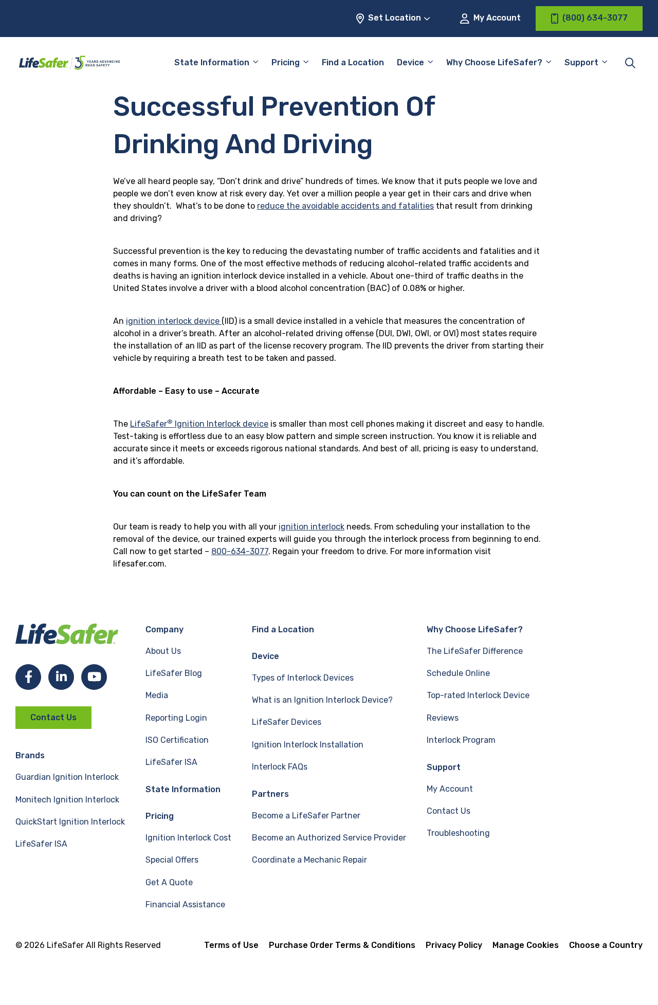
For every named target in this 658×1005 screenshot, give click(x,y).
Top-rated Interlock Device (478, 695)
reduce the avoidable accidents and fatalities (345, 206)
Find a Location (353, 62)
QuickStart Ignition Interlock (70, 822)
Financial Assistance (185, 904)
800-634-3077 (239, 551)
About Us (163, 651)
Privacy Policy (454, 945)
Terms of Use (231, 945)
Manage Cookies (525, 945)
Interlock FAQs (279, 767)
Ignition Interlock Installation (307, 745)
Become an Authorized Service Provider (329, 838)
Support (444, 767)
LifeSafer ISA (41, 844)
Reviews (443, 718)
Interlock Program (461, 740)
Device (410, 62)
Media (156, 695)
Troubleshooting (458, 833)
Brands (30, 755)
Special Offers (171, 860)
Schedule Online (458, 673)
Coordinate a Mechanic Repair (309, 860)
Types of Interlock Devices (303, 678)
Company (164, 629)
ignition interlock (311, 527)
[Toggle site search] (630, 62)
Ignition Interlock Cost (188, 838)
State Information (211, 62)
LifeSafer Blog (173, 673)
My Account (496, 18)
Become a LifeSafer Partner (306, 815)
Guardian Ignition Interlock (67, 777)
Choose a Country (606, 945)
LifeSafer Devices (286, 722)
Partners (270, 794)
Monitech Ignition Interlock (67, 800)
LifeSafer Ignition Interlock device (199, 424)
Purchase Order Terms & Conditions (342, 945)
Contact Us (53, 717)
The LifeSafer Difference (475, 651)
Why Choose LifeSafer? (494, 62)
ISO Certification (177, 740)
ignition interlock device (174, 321)
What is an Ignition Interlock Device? (322, 700)
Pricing (285, 62)
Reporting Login (176, 718)
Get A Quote (169, 882)
